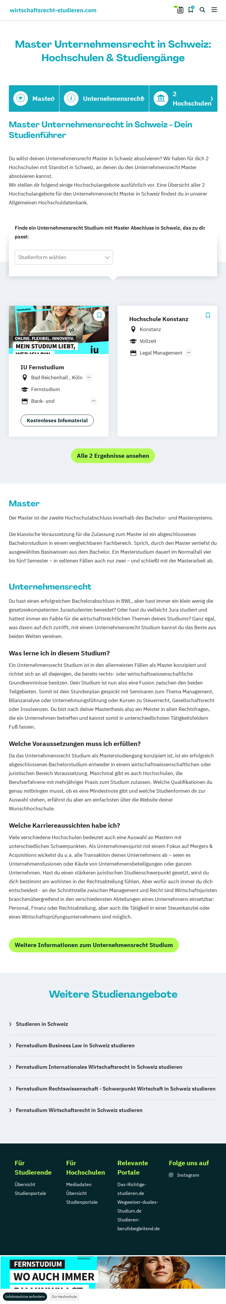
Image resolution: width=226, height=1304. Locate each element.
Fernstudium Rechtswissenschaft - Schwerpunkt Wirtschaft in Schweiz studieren (116, 1088)
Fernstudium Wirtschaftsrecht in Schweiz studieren (79, 1110)
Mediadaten (79, 1184)
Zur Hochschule (64, 1296)
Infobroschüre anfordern (25, 1296)
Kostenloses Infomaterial (57, 420)
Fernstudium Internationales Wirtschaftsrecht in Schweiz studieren (99, 1066)
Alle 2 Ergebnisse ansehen (113, 456)
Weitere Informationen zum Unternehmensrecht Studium (94, 945)
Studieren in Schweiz (42, 1024)
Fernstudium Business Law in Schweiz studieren (75, 1045)
